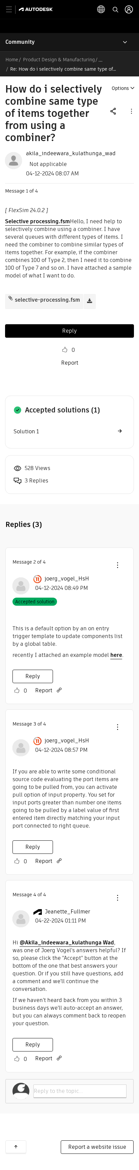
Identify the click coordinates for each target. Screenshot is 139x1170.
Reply (69, 331)
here (116, 655)
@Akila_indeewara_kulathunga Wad (67, 942)
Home (11, 59)
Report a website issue (97, 1147)
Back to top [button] (15, 1146)
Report (69, 363)
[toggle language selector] (101, 9)
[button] (131, 111)
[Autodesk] (36, 9)
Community (20, 42)
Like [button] (64, 350)
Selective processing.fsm (37, 221)
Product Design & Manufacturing (59, 59)
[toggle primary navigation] (12, 9)
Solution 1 (26, 431)
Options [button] (120, 88)
